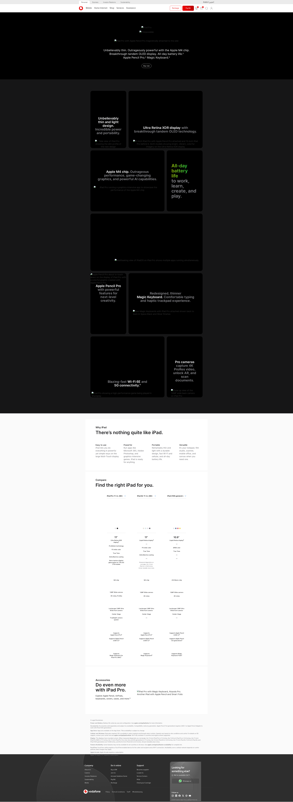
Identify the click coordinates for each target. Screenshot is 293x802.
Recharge (175, 8)
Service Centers (142, 776)
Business (95, 2)
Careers (87, 773)
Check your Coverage (144, 783)
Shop (112, 8)
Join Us (113, 773)
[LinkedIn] (176, 796)
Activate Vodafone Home (119, 776)
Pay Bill (188, 8)
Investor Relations (109, 2)
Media (87, 783)
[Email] (186, 796)
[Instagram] (173, 796)
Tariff (128, 792)
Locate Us (140, 773)
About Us (88, 770)
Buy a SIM (114, 770)
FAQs (138, 779)
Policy (108, 792)
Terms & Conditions (118, 792)
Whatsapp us (187, 781)
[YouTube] (190, 796)
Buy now (146, 66)
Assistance (131, 8)
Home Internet (100, 8)
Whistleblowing (137, 792)
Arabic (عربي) (208, 2)
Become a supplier (143, 770)
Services (120, 8)
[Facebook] (180, 796)
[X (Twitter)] (183, 796)
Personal (84, 2)
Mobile (89, 8)
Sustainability (125, 2)
